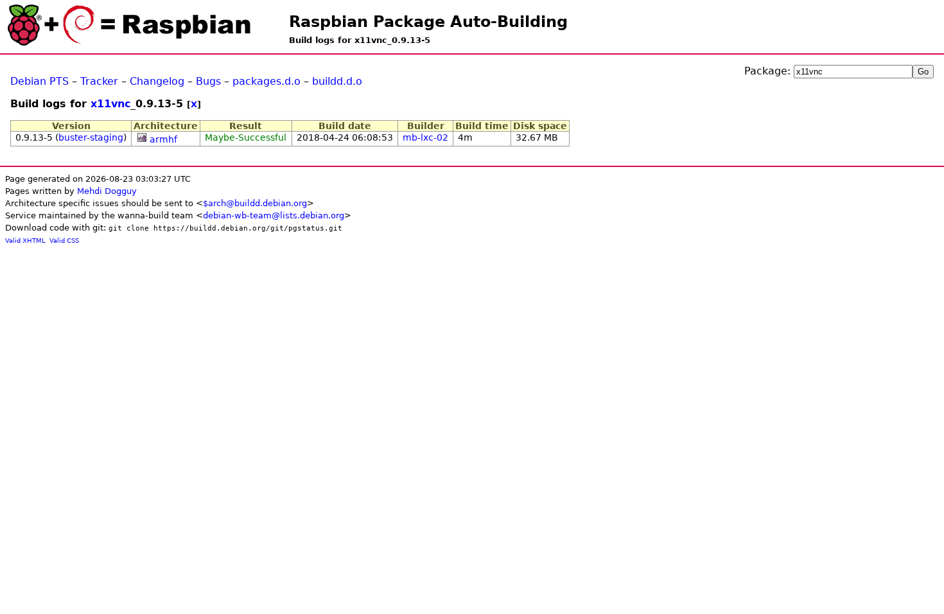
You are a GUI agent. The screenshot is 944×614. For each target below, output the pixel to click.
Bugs (208, 81)
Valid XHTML (25, 240)
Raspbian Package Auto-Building (428, 22)
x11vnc (110, 104)
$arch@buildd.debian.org (255, 203)
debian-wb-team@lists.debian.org (273, 215)
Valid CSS (64, 240)
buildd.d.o (337, 81)
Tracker (99, 81)
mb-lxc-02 (425, 137)
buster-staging (90, 137)
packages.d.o (266, 81)
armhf (163, 139)
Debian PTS (39, 81)
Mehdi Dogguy (107, 191)
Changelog (157, 81)
